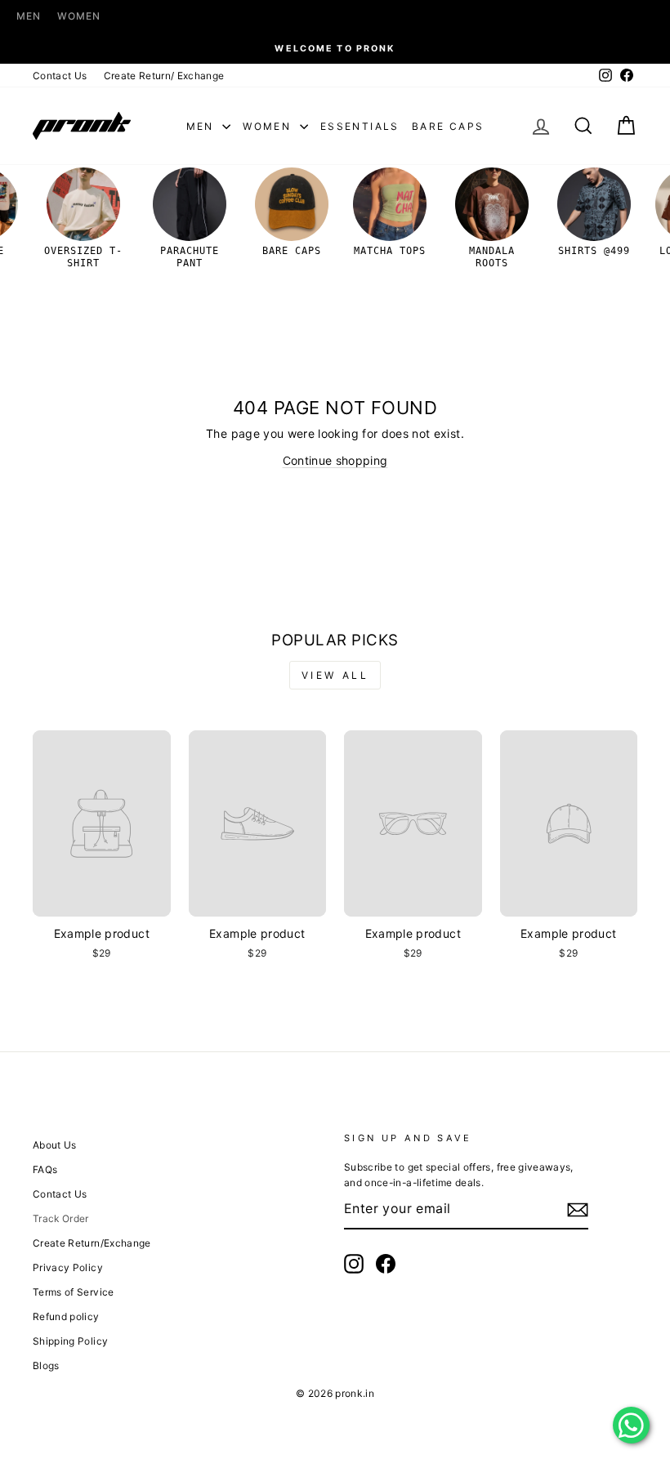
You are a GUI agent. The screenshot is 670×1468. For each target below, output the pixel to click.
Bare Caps (448, 126)
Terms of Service (73, 1292)
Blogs (46, 1365)
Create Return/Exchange (92, 1243)
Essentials (360, 126)
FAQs (45, 1169)
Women (78, 16)
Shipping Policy (70, 1341)
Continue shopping (335, 460)
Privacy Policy (68, 1267)
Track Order (61, 1218)
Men (28, 16)
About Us (55, 1145)
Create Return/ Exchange (164, 75)
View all (335, 675)
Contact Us (60, 75)
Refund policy (66, 1316)
